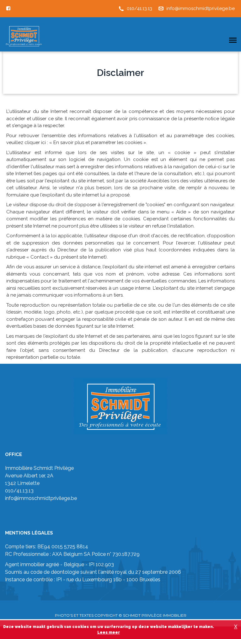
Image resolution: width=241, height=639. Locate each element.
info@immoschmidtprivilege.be (200, 8)
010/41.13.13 (139, 8)
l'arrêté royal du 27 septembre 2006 (139, 572)
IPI (59, 580)
